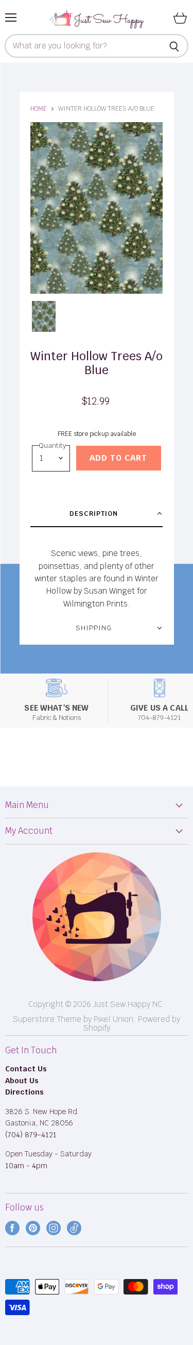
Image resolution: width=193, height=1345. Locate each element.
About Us (22, 1080)
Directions (24, 1092)
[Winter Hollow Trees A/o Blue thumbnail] (44, 316)
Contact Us (26, 1068)
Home (38, 108)
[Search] (174, 46)
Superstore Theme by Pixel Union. (74, 1019)
